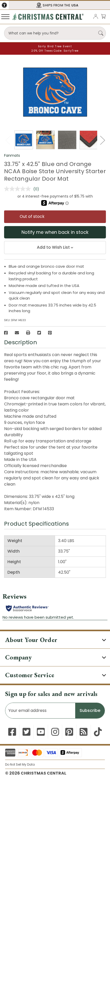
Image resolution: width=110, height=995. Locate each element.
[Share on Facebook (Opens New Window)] (6, 333)
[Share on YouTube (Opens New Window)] (40, 732)
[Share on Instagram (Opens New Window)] (55, 732)
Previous (8, 140)
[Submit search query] (101, 33)
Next (102, 140)
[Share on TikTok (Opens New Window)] (97, 732)
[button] (4, 5)
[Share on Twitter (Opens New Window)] (39, 333)
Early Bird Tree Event (55, 46)
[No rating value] (18, 188)
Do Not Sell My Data (20, 764)
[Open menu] (5, 16)
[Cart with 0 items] (103, 16)
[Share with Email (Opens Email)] (17, 333)
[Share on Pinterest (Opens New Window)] (50, 333)
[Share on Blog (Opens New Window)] (83, 732)
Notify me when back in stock (55, 232)
